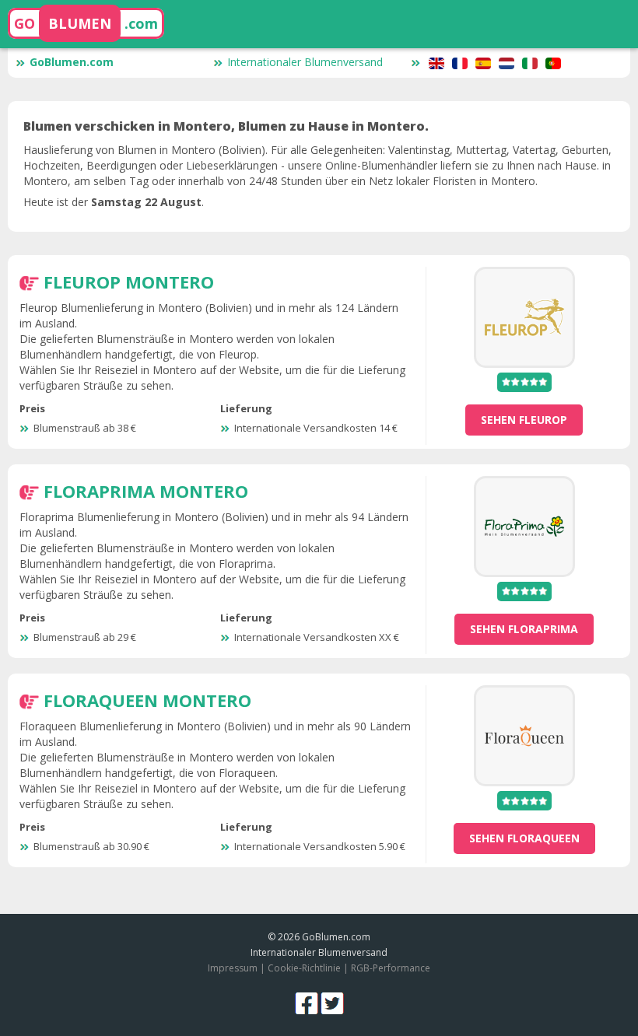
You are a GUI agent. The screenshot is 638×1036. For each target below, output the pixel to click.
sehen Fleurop (524, 419)
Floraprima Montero (146, 490)
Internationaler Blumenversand (305, 61)
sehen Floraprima (524, 628)
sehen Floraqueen (524, 838)
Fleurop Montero (129, 281)
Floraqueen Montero (147, 700)
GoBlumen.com (72, 61)
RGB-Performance (390, 968)
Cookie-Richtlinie (304, 968)
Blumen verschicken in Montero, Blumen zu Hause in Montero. (226, 126)
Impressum (233, 968)
